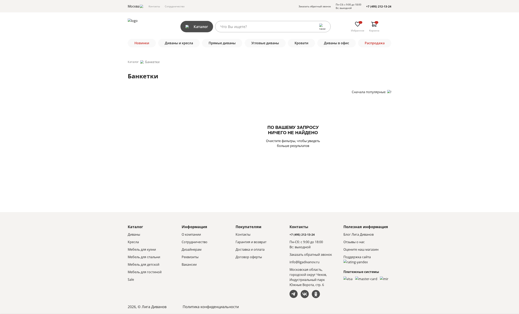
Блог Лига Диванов (358, 234)
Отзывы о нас (354, 242)
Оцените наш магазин (361, 249)
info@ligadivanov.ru (305, 262)
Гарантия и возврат (251, 242)
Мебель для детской (143, 264)
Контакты (154, 6)
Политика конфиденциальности (211, 306)
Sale (131, 279)
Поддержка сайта (357, 257)
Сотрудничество (174, 6)
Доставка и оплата (250, 249)
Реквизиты (190, 257)
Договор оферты (249, 257)
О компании (191, 234)
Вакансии (189, 264)
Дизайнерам (192, 249)
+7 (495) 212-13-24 (378, 6)
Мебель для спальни (144, 257)
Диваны (134, 234)
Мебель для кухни (142, 249)
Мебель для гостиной (145, 272)
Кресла (133, 242)
